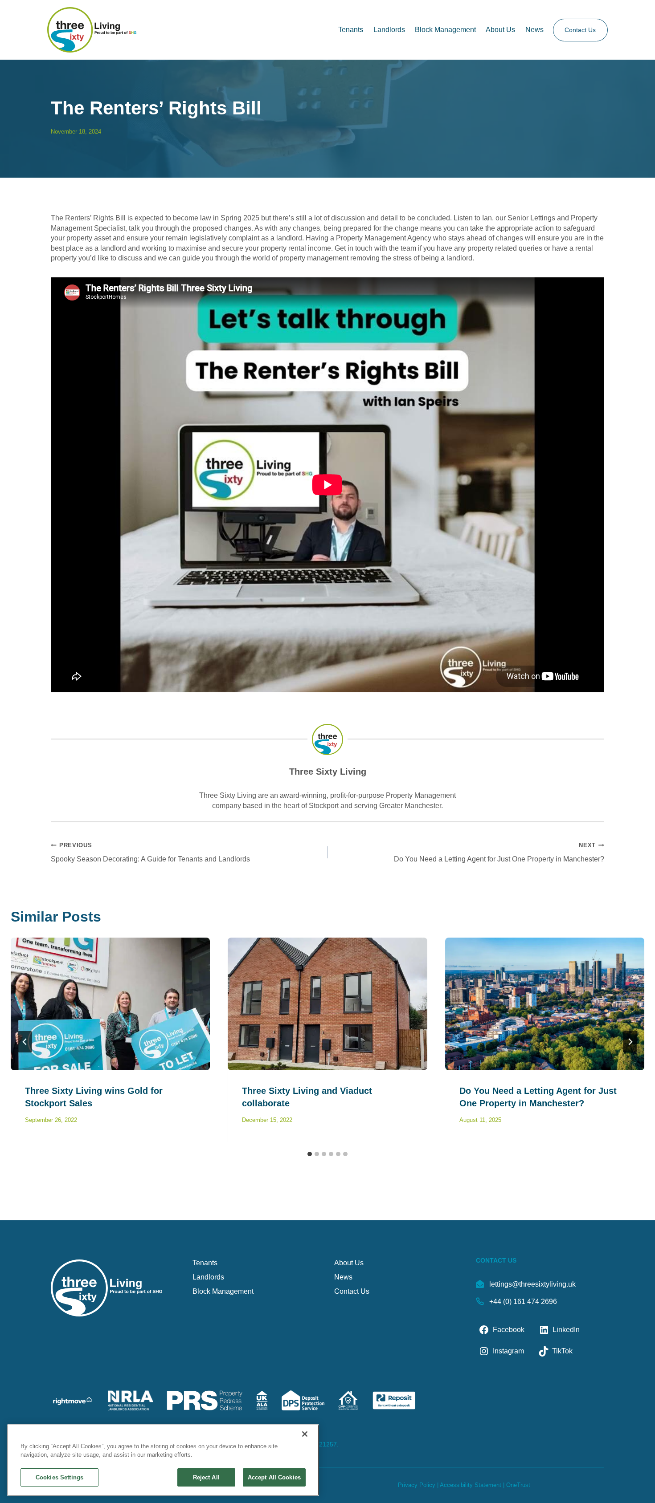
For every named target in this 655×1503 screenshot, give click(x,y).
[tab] (309, 1154)
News (534, 29)
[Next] (630, 1041)
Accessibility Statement (470, 1485)
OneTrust (518, 1485)
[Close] (305, 1434)
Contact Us (580, 29)
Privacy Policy (416, 1485)
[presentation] (110, 1004)
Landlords (389, 29)
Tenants (350, 29)
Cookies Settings (59, 1477)
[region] (163, 1460)
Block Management (445, 29)
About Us (500, 29)
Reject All (206, 1477)
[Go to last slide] (25, 1041)
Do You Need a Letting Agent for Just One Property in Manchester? (499, 852)
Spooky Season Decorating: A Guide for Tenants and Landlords (150, 852)
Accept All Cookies (274, 1477)
